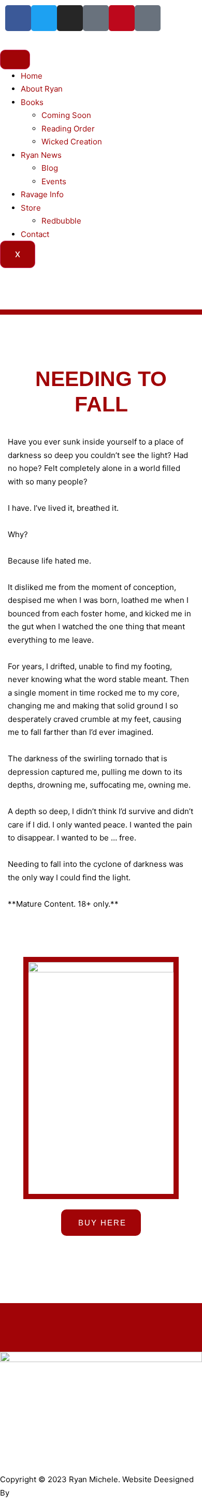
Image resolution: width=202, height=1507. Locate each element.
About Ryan (42, 89)
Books (32, 102)
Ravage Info (42, 194)
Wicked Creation (71, 141)
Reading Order (68, 129)
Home (31, 76)
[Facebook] (18, 18)
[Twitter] (44, 18)
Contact (35, 234)
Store (31, 208)
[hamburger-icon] (15, 59)
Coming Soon (66, 115)
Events (53, 181)
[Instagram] (70, 18)
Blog (49, 168)
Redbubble (61, 221)
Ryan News (41, 155)
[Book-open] (148, 18)
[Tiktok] (96, 18)
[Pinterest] (122, 18)
